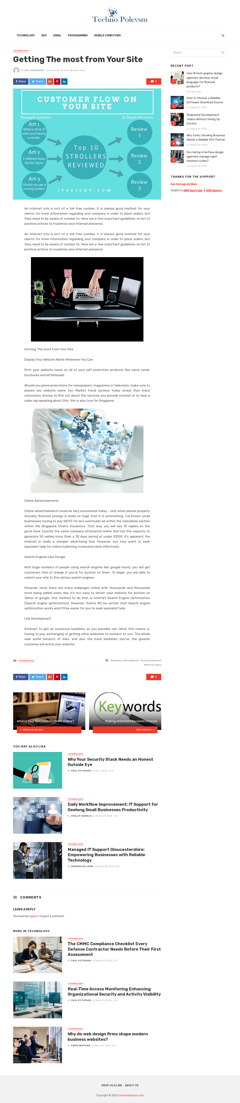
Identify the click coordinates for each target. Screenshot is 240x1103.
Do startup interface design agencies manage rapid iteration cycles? (205, 156)
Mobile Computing (107, 35)
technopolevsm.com (131, 1095)
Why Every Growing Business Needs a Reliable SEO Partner (206, 137)
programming (78, 35)
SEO (44, 35)
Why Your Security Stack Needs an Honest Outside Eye (110, 762)
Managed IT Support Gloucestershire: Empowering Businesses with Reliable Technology (106, 855)
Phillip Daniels (81, 816)
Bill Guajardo (34, 70)
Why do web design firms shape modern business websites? (108, 1037)
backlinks (117, 660)
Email (57, 35)
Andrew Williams (82, 866)
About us (132, 1085)
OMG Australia (192, 190)
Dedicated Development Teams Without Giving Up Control (203, 119)
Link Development (151, 660)
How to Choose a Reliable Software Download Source (205, 100)
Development (132, 660)
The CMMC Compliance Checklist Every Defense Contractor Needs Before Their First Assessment (114, 949)
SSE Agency (214, 190)
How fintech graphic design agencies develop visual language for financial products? (205, 80)
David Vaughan (80, 1045)
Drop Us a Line (111, 1085)
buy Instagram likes (184, 184)
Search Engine (153, 664)
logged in (34, 916)
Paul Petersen (81, 770)
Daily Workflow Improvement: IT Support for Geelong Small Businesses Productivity (113, 807)
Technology (25, 35)
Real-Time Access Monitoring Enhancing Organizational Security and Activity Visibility (114, 992)
